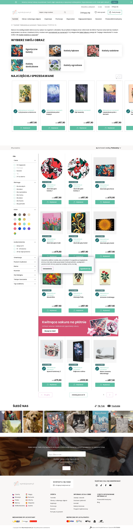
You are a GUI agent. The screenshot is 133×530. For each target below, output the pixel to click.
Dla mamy (20, 195)
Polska (17, 500)
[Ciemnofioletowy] (29, 228)
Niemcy (17, 503)
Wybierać (26, 128)
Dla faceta (20, 201)
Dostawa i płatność (80, 500)
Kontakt (107, 7)
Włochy (30, 500)
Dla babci (20, 189)
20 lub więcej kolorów (23, 252)
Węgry (30, 494)
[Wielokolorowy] (15, 233)
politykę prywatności (66, 462)
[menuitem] (15, 19)
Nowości (19, 171)
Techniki (53, 498)
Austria (30, 506)
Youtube (116, 406)
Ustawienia (47, 269)
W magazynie (21, 165)
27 (116, 395)
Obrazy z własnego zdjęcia (58, 500)
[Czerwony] (15, 224)
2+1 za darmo (21, 176)
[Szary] (19, 214)
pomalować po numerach (58, 32)
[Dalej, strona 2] (110, 394)
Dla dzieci (20, 198)
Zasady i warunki (79, 498)
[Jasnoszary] (15, 219)
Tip (18, 174)
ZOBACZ (114, 2)
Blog (98, 502)
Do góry (47, 395)
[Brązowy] (24, 214)
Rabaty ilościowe (79, 506)
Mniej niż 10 (20, 246)
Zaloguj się (85, 12)
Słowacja (18, 497)
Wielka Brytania (20, 506)
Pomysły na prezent (56, 512)
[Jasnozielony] (19, 219)
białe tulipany (84, 32)
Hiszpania (31, 503)
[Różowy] (15, 228)
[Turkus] (24, 224)
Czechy (17, 494)
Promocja (20, 168)
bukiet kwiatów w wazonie (28, 35)
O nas (100, 7)
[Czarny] (15, 214)
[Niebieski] (19, 228)
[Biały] (29, 219)
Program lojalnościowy (81, 509)
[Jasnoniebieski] (24, 228)
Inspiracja (53, 503)
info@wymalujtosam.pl (63, 485)
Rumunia (31, 497)
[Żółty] (29, 224)
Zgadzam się (85, 269)
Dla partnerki (21, 204)
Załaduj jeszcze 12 (78, 395)
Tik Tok (101, 406)
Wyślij (66, 468)
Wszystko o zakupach (88, 7)
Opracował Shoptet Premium (100, 527)
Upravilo (114, 527)
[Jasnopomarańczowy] (19, 224)
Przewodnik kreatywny (104, 499)
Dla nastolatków (22, 192)
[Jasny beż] (29, 214)
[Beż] (24, 219)
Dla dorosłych (21, 186)
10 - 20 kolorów (21, 249)
